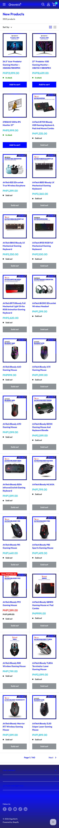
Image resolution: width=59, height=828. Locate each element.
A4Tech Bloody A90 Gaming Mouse (12, 425)
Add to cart (14, 84)
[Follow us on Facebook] (5, 809)
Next (51, 757)
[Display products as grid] (50, 27)
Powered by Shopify (11, 822)
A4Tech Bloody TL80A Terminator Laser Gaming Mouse (42, 666)
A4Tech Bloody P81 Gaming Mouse (11, 546)
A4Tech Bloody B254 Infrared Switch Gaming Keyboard (14, 487)
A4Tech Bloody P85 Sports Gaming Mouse (42, 546)
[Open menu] (4, 4)
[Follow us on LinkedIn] (25, 809)
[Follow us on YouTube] (15, 809)
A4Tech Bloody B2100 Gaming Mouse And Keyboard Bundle (42, 427)
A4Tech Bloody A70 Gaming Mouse (41, 368)
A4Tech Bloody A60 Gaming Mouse (12, 368)
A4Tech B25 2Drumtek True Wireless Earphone (14, 184)
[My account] (48, 4)
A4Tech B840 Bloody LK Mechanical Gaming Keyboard (14, 245)
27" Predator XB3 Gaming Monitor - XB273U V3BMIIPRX (41, 64)
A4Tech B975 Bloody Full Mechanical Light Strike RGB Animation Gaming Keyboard (14, 308)
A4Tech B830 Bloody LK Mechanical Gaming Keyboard (43, 185)
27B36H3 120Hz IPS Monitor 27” (12, 123)
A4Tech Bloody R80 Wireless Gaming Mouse (14, 664)
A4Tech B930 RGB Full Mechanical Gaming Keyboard (42, 245)
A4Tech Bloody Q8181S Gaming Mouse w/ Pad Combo (42, 605)
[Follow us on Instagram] (10, 809)
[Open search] (43, 4)
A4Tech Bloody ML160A (43, 484)
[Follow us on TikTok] (20, 809)
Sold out (44, 145)
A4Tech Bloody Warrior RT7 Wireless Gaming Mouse (14, 726)
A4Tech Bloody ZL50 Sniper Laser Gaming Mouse (42, 726)
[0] (54, 4)
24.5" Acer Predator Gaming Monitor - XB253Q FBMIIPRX (12, 64)
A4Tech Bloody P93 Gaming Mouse (12, 603)
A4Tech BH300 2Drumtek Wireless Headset (44, 305)
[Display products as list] (55, 27)
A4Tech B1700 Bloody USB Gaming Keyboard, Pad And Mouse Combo (43, 125)
